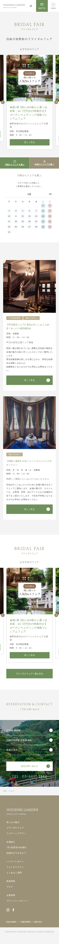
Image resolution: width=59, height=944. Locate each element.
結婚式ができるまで (16, 853)
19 (23, 221)
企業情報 (10, 895)
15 (43, 216)
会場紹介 (10, 842)
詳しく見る (29, 142)
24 (9, 227)
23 (50, 221)
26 (23, 227)
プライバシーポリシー (17, 901)
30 (50, 227)
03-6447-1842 (34, 776)
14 (36, 216)
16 (50, 216)
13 (29, 216)
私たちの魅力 (13, 822)
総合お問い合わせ (29, 766)
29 (43, 227)
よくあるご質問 (14, 872)
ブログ (9, 887)
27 (29, 227)
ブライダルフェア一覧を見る (29, 673)
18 (16, 221)
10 (9, 216)
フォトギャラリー (15, 867)
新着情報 (10, 881)
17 (9, 221)
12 (23, 216)
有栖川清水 (38, 922)
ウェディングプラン (16, 833)
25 (16, 227)
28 (36, 227)
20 (29, 221)
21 (36, 221)
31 (9, 232)
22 (43, 221)
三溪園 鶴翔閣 (25, 922)
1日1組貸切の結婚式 (16, 847)
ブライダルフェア (15, 828)
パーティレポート (15, 861)
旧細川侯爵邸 (11, 922)
